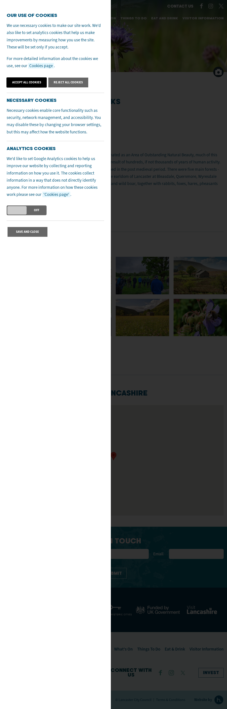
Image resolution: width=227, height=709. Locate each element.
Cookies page (41, 65)
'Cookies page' (56, 194)
